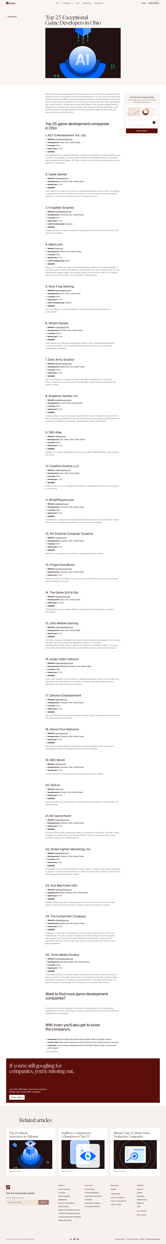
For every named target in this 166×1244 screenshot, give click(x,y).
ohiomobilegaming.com (64, 627)
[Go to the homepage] (8, 1187)
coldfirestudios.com (62, 470)
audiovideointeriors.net (64, 663)
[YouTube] (78, 1239)
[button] (58, 3)
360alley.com (60, 436)
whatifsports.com (62, 504)
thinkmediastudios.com (64, 959)
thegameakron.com (62, 597)
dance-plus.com (61, 733)
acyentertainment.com (64, 139)
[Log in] (144, 3)
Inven (73, 1011)
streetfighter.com (61, 853)
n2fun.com (59, 789)
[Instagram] (74, 1239)
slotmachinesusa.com (63, 890)
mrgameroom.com (62, 820)
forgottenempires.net (63, 212)
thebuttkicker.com (62, 920)
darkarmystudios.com (63, 364)
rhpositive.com (60, 538)
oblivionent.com (61, 700)
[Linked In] (71, 1239)
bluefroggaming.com (63, 290)
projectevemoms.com (63, 569)
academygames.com (63, 400)
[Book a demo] (154, 3)
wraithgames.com (62, 327)
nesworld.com (60, 764)
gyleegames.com (61, 178)
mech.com (59, 248)
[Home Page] (10, 3)
